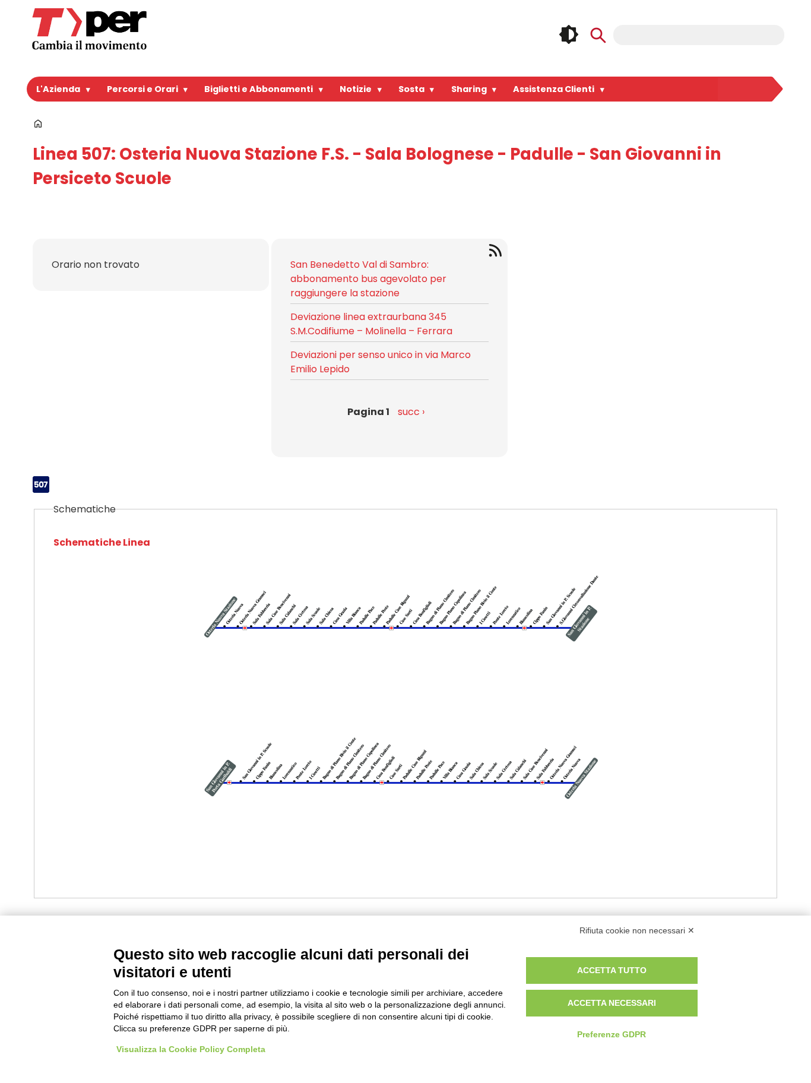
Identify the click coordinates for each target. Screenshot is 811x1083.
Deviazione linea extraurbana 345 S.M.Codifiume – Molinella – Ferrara (371, 324)
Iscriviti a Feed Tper (497, 250)
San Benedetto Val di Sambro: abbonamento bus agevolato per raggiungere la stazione (368, 279)
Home (38, 123)
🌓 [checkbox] (569, 34)
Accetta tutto (612, 970)
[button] (405, 635)
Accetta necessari (612, 1003)
